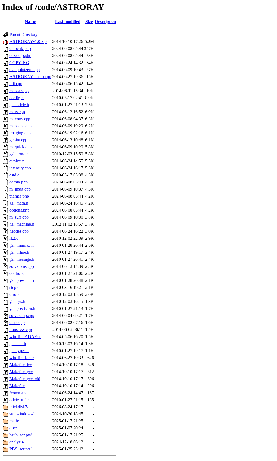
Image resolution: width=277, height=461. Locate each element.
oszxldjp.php (20, 55)
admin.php (18, 182)
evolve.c (16, 161)
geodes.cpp (19, 231)
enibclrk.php (20, 48)
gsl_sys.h (17, 301)
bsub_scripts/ (20, 435)
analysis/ (16, 442)
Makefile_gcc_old (24, 378)
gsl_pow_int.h (21, 280)
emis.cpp (17, 322)
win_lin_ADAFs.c (25, 336)
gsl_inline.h (19, 252)
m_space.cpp (20, 125)
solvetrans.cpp (21, 266)
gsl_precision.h (22, 308)
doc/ (13, 428)
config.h (16, 97)
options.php (19, 210)
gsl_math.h (18, 203)
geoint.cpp (18, 140)
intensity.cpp (20, 168)
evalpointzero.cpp (24, 69)
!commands (19, 392)
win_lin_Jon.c (21, 357)
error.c (14, 294)
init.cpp (15, 83)
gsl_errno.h (19, 154)
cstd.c (14, 175)
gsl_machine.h (21, 224)
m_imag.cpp (20, 189)
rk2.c (13, 238)
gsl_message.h (21, 259)
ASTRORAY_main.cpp (30, 76)
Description (105, 21)
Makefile (17, 385)
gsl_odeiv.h (19, 104)
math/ (14, 421)
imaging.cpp (20, 133)
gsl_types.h (19, 350)
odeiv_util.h (19, 399)
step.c (14, 287)
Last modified (67, 21)
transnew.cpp (20, 329)
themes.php (19, 196)
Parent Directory (23, 34)
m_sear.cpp (19, 90)
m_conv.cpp (19, 118)
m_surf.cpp (19, 217)
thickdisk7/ (18, 407)
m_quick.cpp (20, 147)
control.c (16, 273)
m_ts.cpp (17, 111)
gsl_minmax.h (21, 245)
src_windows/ (21, 414)
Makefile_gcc (21, 371)
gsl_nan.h (17, 343)
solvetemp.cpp (21, 315)
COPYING (19, 62)
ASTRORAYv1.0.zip (28, 41)
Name (30, 21)
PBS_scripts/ (20, 449)
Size (89, 21)
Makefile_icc (20, 364)
